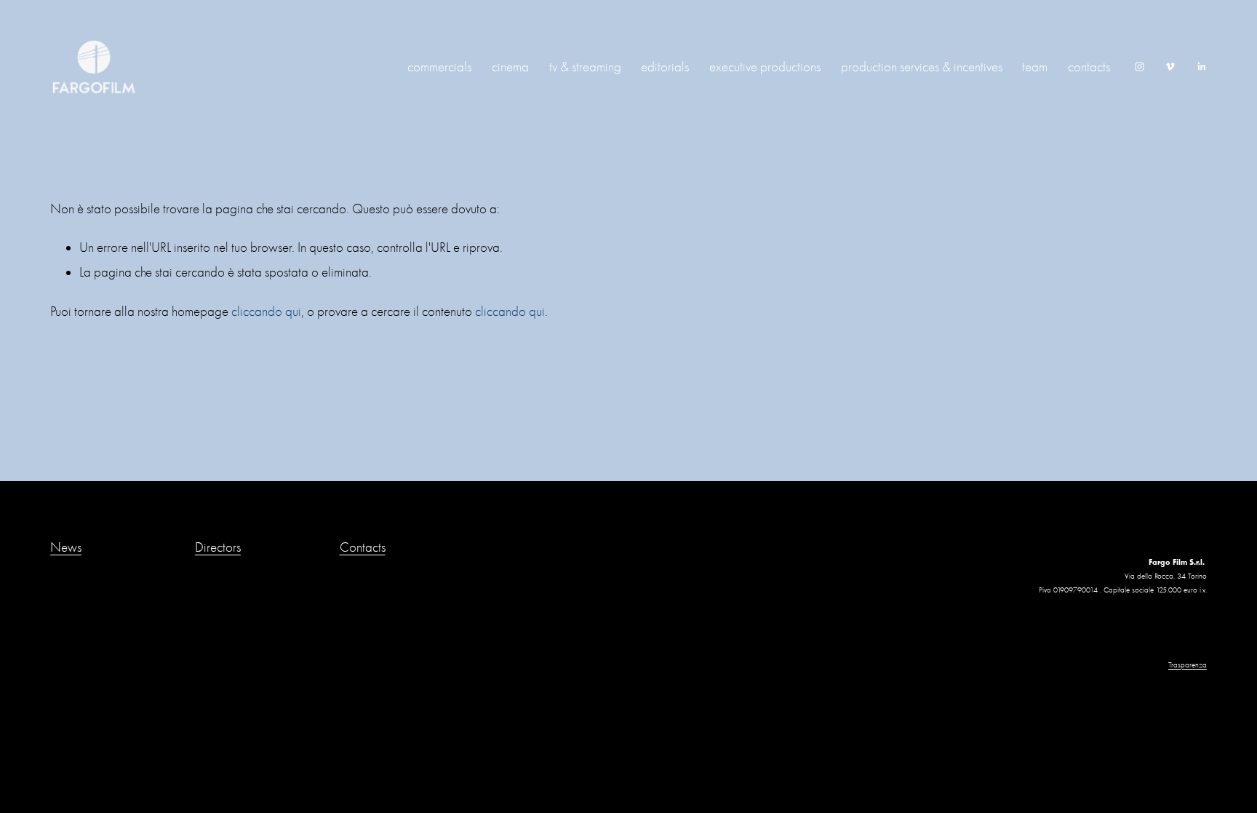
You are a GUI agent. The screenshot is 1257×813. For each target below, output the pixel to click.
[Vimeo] (1170, 66)
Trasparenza (1187, 665)
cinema (510, 67)
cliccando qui (266, 312)
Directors (218, 547)
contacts (1089, 67)
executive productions (765, 67)
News (65, 547)
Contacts (363, 547)
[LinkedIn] (1201, 66)
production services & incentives (921, 67)
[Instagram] (1139, 66)
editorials (665, 67)
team (1035, 67)
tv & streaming (585, 67)
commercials (439, 67)
